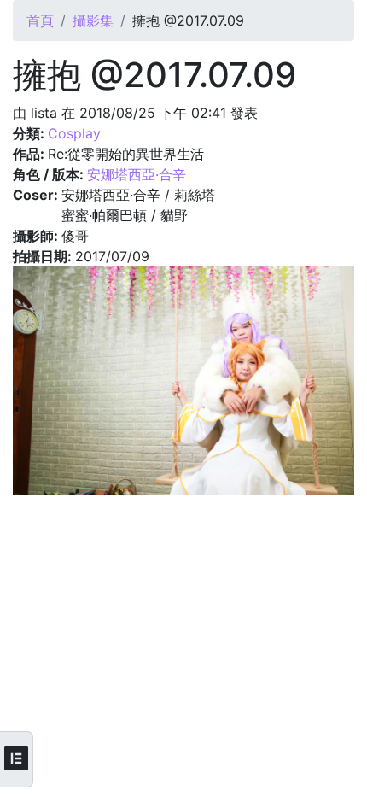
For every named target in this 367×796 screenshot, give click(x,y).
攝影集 (93, 20)
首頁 (40, 20)
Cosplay (74, 133)
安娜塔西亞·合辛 (136, 174)
